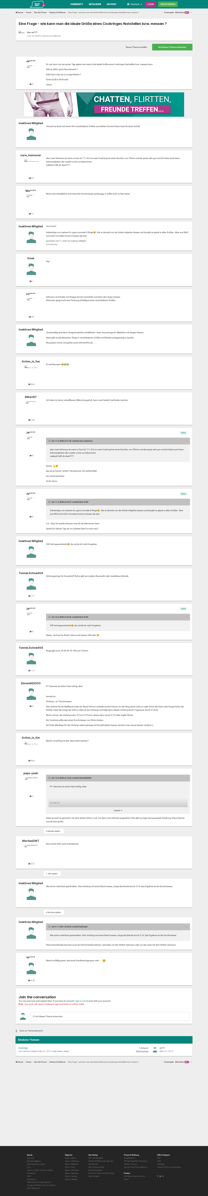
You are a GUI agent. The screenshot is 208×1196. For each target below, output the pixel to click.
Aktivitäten (181, 12)
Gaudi (126, 1179)
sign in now (80, 1001)
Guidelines (31, 1173)
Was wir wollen (33, 1170)
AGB (28, 1176)
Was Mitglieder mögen (36, 1164)
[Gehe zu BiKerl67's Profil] (31, 408)
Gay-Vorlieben (94, 1176)
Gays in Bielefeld (71, 1164)
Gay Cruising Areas (96, 1167)
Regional (68, 1155)
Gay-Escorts (93, 1164)
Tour (29, 1167)
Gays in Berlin (70, 1158)
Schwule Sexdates (95, 1158)
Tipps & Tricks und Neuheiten (169, 1167)
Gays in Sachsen (71, 1173)
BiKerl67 (31, 397)
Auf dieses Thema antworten (172, 47)
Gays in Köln (70, 1167)
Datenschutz (32, 1182)
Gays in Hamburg (72, 1161)
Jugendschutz (45, 1182)
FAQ (158, 1158)
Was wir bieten (47, 1170)
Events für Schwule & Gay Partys (101, 1173)
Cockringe (23, 1048)
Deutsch (135, 4)
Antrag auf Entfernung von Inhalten (41, 1185)
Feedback (161, 1164)
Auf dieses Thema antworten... (49, 1016)
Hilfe (159, 1161)
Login (150, 4)
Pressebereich (129, 1158)
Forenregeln (169, 12)
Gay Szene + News (61, 1051)
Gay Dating (93, 1155)
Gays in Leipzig (71, 1176)
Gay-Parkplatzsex (95, 1170)
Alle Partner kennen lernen (134, 1176)
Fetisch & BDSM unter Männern (101, 1161)
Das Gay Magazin (34, 1161)
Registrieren (168, 4)
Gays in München (72, 1170)
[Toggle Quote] (49, 441)
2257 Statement (33, 1188)
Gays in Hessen (71, 1179)
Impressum (31, 1179)
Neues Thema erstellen (136, 47)
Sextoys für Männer (51, 36)
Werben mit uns (130, 1164)
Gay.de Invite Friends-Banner (135, 1167)
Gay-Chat (30, 1158)
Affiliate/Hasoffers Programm (136, 1161)
